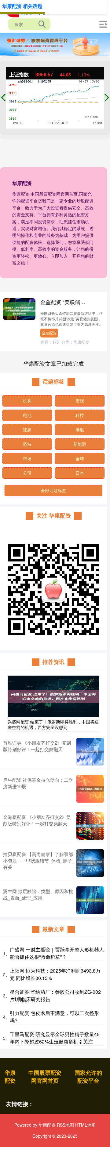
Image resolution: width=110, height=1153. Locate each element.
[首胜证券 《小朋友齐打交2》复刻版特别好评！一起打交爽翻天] (90, 751)
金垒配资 (49, 332)
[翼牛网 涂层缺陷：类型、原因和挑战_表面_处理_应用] (90, 900)
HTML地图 (85, 1125)
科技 (79, 415)
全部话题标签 (53, 490)
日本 (79, 473)
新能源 (79, 444)
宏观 (79, 401)
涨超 (27, 429)
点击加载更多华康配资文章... (53, 363)
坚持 (27, 444)
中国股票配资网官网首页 (44, 1077)
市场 (27, 458)
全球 (79, 458)
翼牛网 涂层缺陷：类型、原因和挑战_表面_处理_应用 (38, 894)
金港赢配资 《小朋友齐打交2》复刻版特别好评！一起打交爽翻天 (37, 820)
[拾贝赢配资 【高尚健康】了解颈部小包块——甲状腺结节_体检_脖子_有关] (90, 863)
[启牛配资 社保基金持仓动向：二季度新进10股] (90, 789)
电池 (27, 415)
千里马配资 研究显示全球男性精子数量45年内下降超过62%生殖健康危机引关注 (55, 1038)
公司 (27, 473)
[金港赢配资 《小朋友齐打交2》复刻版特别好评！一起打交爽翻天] (90, 826)
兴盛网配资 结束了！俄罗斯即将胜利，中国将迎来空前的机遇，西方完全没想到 (53, 724)
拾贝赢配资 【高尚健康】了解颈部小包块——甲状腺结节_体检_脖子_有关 (39, 860)
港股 (79, 429)
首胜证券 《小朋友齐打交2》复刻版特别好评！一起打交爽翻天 (37, 745)
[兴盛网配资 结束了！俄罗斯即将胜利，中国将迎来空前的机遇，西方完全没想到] (53, 696)
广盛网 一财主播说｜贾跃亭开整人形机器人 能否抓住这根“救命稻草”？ (57, 953)
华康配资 (10, 1077)
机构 (27, 401)
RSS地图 (65, 1125)
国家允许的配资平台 (88, 1077)
